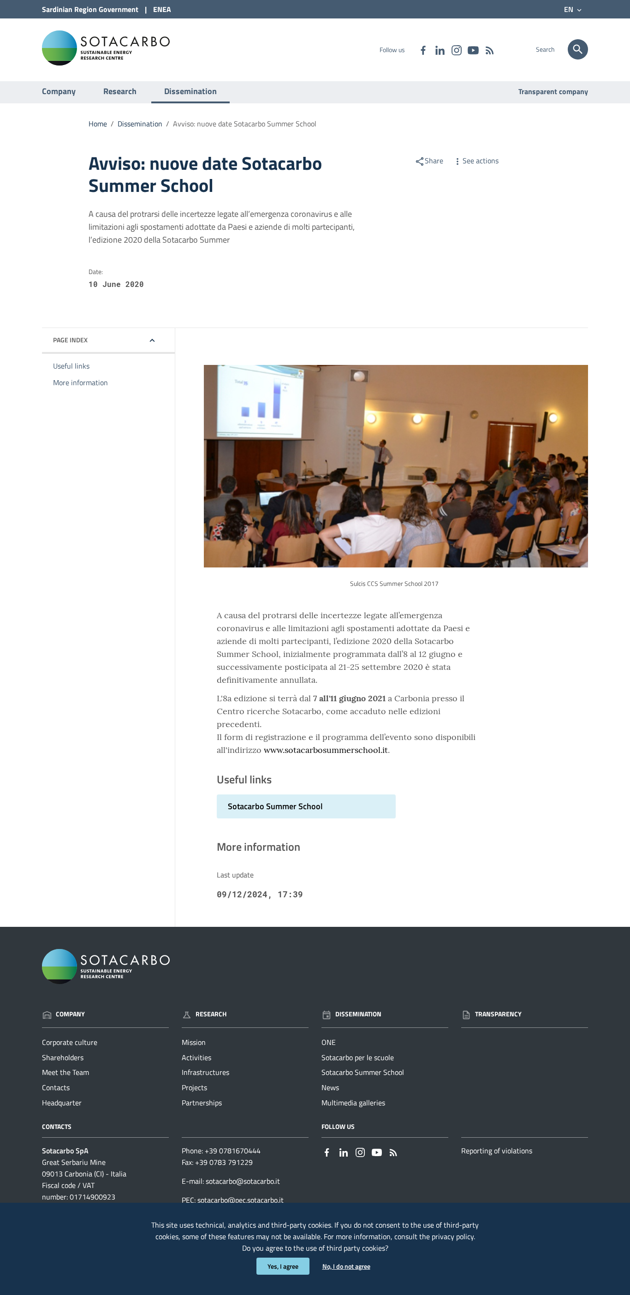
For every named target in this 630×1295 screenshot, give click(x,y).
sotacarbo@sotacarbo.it (243, 1181)
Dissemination (190, 91)
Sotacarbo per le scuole (357, 1057)
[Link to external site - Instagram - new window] (456, 49)
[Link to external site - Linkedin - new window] (439, 49)
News (330, 1087)
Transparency (498, 1014)
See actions (481, 160)
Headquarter (62, 1102)
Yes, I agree (282, 1266)
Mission (194, 1042)
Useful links (71, 365)
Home (98, 123)
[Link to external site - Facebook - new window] (422, 49)
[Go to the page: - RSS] (489, 49)
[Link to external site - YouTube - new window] (472, 49)
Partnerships (202, 1102)
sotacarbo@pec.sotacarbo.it (240, 1199)
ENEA (162, 9)
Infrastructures (205, 1072)
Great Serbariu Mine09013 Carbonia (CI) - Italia (84, 1168)
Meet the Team (65, 1072)
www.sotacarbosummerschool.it (326, 750)
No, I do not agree (346, 1266)
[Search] (578, 49)
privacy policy (453, 1236)
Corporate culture (69, 1042)
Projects (194, 1087)
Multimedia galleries (353, 1102)
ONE (328, 1042)
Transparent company (553, 91)
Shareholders (62, 1057)
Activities (196, 1057)
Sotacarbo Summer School (362, 1072)
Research (120, 91)
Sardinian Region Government (90, 9)
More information (80, 382)
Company (59, 91)
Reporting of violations (496, 1150)
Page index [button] (70, 340)
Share (434, 160)
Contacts (56, 1087)
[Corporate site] (106, 47)
